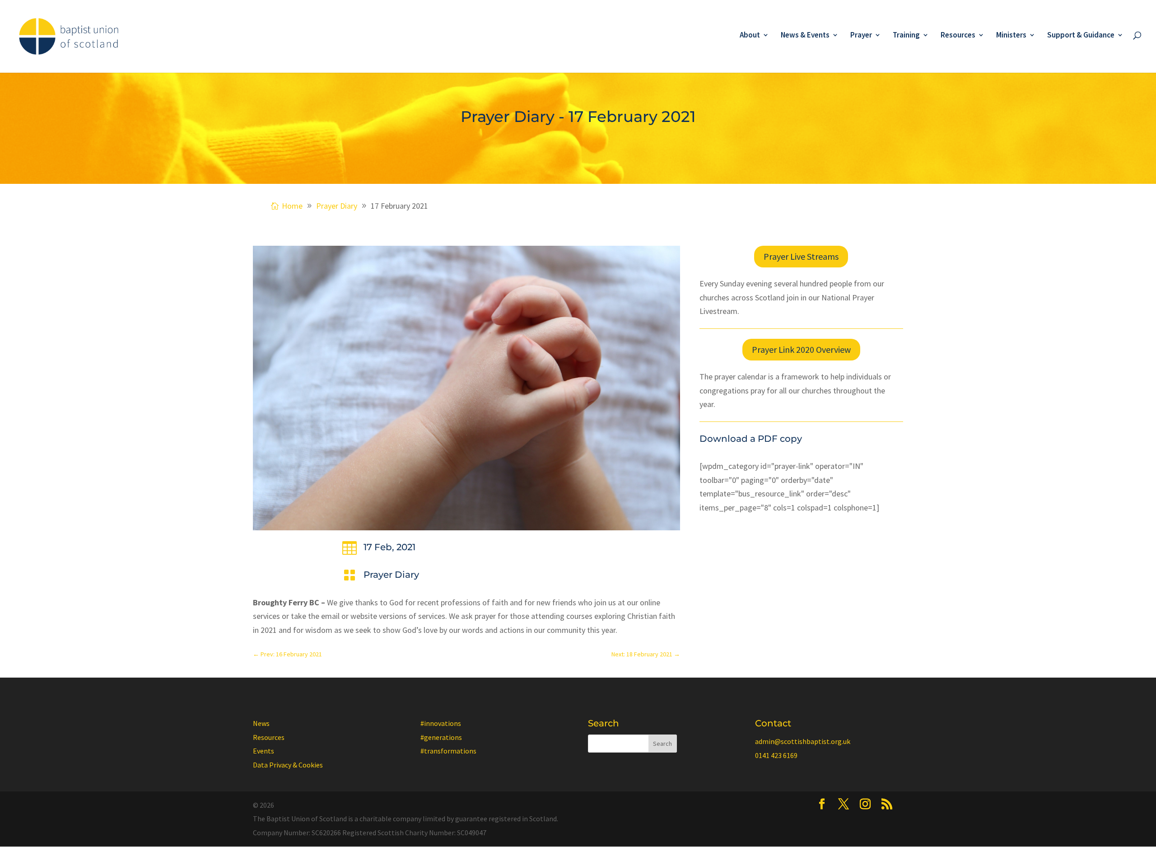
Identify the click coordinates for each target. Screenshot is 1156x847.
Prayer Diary (391, 574)
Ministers (1011, 36)
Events (263, 750)
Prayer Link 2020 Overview (801, 349)
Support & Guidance (1080, 36)
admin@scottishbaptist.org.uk (802, 741)
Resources (958, 36)
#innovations (440, 723)
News (261, 723)
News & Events (805, 36)
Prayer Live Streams (801, 256)
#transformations (448, 750)
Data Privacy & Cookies (288, 764)
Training (906, 36)
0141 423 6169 (776, 755)
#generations (441, 737)
